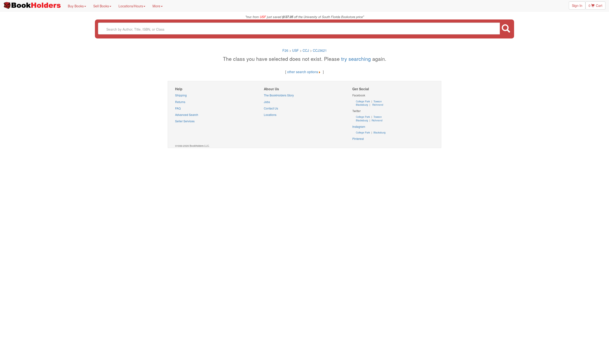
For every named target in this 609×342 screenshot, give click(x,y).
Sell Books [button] (101, 6)
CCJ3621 (320, 50)
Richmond (377, 104)
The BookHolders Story (279, 95)
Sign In (577, 5)
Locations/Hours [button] (130, 6)
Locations (270, 115)
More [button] (156, 6)
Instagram (358, 126)
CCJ (306, 50)
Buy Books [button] (76, 6)
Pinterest (358, 139)
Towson (377, 101)
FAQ (178, 108)
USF (296, 50)
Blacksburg (362, 104)
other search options (302, 71)
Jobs (267, 102)
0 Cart (595, 5)
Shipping (181, 95)
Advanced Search (186, 115)
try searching (356, 58)
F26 (285, 50)
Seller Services (185, 121)
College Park (363, 101)
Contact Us (271, 108)
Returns (180, 102)
